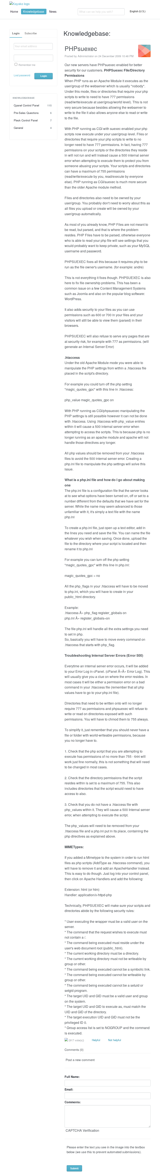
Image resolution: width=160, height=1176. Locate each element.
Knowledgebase (33, 11)
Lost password (22, 75)
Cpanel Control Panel (33, 105)
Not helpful (114, 1040)
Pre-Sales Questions (33, 113)
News (52, 11)
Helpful (95, 1040)
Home (14, 11)
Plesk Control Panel (33, 120)
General (33, 128)
